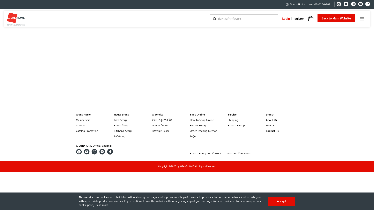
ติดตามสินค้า (297, 4)
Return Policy (198, 126)
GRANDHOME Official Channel (94, 146)
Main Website (336, 18)
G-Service (157, 115)
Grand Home (83, 115)
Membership (83, 120)
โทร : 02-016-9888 (319, 4)
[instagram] (353, 5)
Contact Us (272, 131)
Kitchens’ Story (123, 131)
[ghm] (16, 18)
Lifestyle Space (160, 131)
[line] (360, 5)
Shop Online (197, 115)
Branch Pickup (236, 126)
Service (232, 115)
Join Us (270, 126)
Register (298, 18)
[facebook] (338, 5)
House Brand (121, 115)
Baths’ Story (121, 126)
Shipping (233, 120)
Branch (270, 115)
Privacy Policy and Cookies (205, 154)
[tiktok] (367, 5)
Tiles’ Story (120, 120)
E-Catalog (119, 137)
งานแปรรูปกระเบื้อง (162, 120)
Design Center (160, 126)
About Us (271, 120)
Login (286, 18)
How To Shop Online (202, 120)
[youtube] (346, 5)
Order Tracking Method (203, 131)
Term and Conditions (238, 154)
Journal (80, 126)
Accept (281, 201)
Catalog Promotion (87, 131)
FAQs (193, 137)
